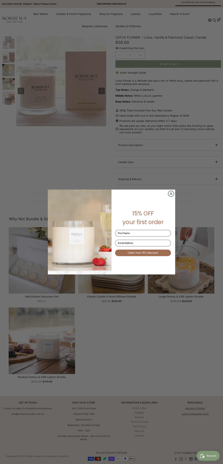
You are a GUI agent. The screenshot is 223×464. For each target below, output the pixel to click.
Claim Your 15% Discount (143, 253)
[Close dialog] (171, 194)
